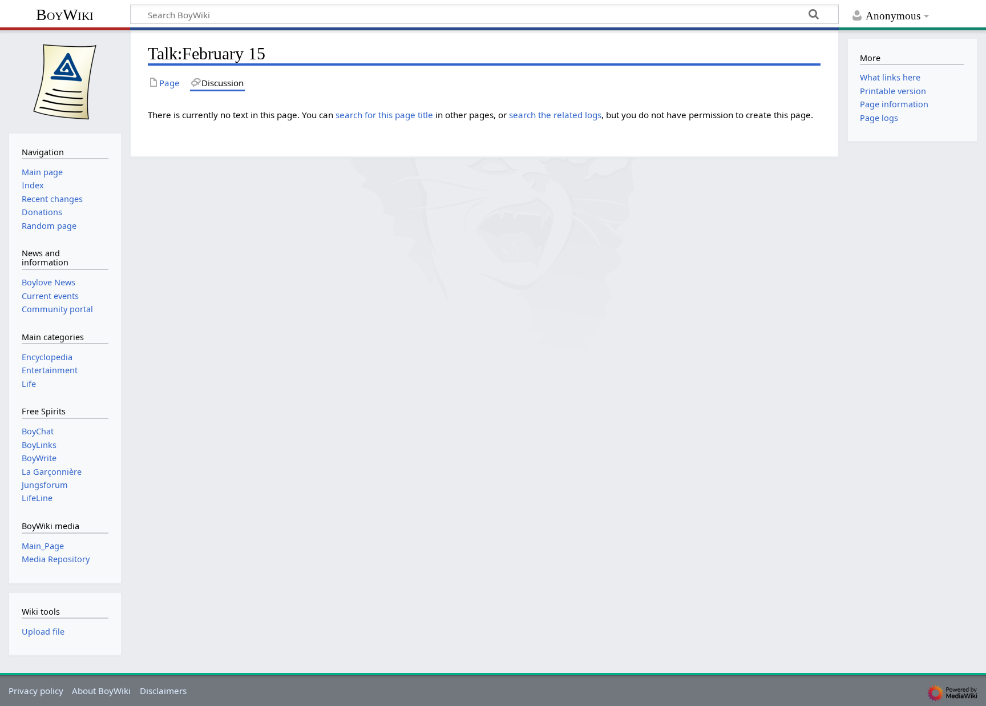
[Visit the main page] (65, 80)
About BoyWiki (101, 690)
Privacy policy (36, 690)
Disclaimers (163, 690)
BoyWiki (65, 14)
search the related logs (555, 114)
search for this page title (384, 114)
